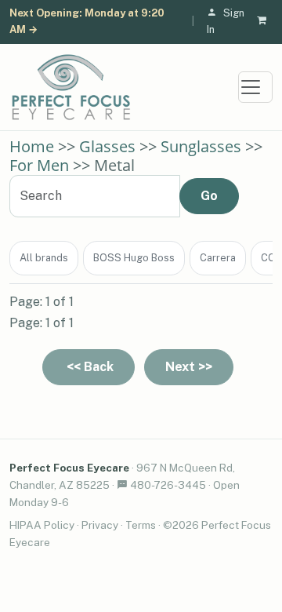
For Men (39, 165)
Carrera (218, 258)
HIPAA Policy (41, 525)
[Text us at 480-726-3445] (122, 485)
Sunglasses (201, 146)
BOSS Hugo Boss (134, 258)
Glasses (107, 146)
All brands (44, 258)
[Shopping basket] (265, 21)
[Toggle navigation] (255, 87)
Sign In (225, 21)
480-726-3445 (168, 485)
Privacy (99, 525)
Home (31, 146)
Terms (140, 525)
